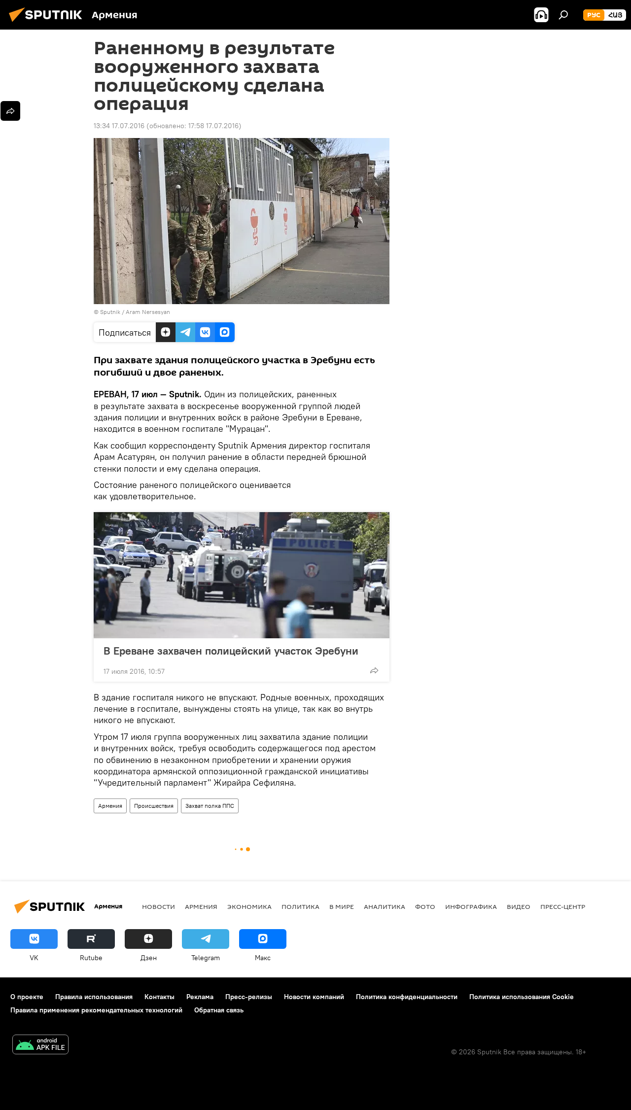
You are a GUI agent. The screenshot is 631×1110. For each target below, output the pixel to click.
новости (158, 906)
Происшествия (154, 805)
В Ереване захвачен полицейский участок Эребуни (231, 650)
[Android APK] (40, 1046)
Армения (110, 805)
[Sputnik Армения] (48, 23)
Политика (300, 906)
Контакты (159, 996)
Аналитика (384, 906)
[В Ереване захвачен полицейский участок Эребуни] (241, 575)
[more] (374, 670)
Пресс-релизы (248, 996)
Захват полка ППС (209, 805)
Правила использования (94, 996)
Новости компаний (314, 996)
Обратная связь (219, 1010)
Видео (518, 906)
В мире (341, 906)
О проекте (26, 996)
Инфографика (471, 906)
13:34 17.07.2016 (119, 125)
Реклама (199, 996)
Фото (425, 906)
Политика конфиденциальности (406, 996)
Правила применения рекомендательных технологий (96, 1010)
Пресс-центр (562, 906)
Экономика (249, 906)
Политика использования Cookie (521, 996)
